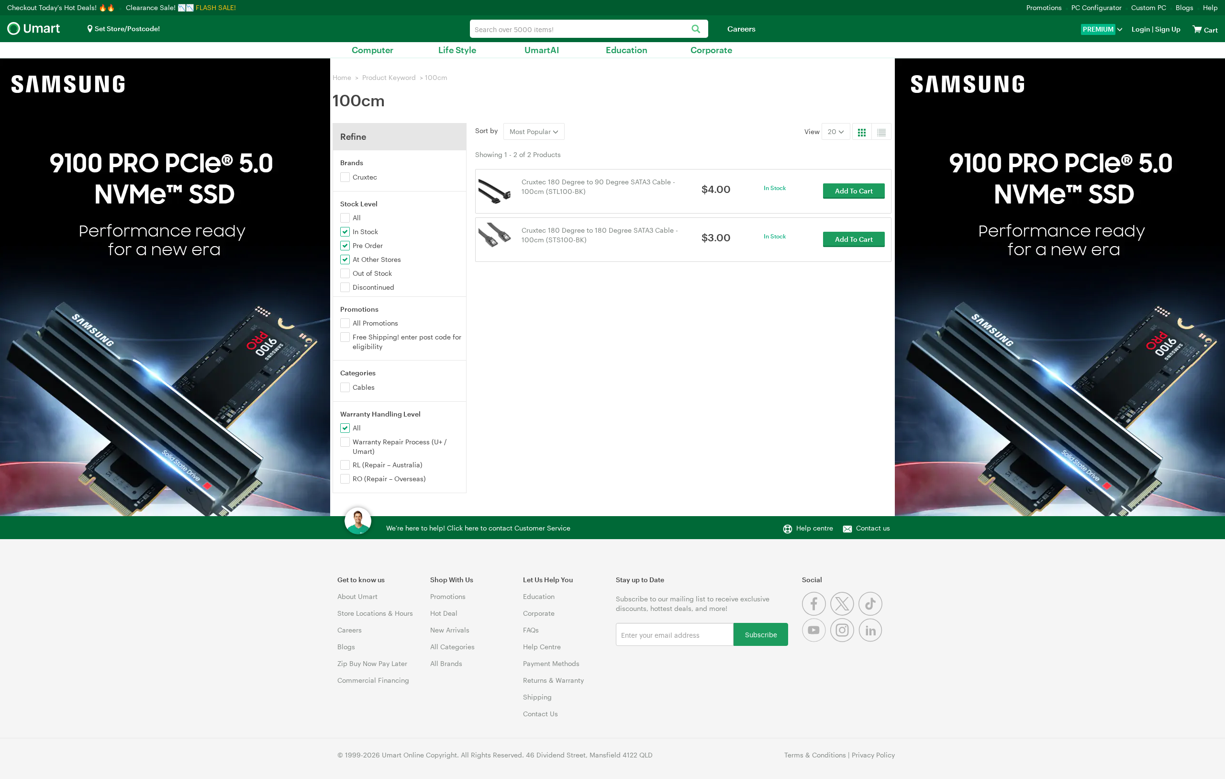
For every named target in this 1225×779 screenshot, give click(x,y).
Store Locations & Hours (375, 613)
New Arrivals (449, 630)
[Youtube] (816, 639)
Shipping (537, 697)
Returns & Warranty (553, 680)
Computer (372, 50)
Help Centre (542, 647)
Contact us (873, 528)
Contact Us (540, 714)
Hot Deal (443, 613)
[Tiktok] (871, 613)
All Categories (452, 647)
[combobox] (589, 29)
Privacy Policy (873, 755)
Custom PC (1148, 7)
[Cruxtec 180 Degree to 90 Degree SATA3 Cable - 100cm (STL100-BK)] (495, 190)
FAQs (531, 630)
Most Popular (531, 131)
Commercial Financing (373, 680)
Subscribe (761, 634)
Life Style (457, 50)
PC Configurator (1096, 7)
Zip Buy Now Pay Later (372, 663)
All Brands (446, 663)
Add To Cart (854, 191)
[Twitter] (844, 613)
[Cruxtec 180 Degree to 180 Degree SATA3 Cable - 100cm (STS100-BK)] (495, 239)
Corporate (711, 50)
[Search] (696, 29)
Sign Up (1167, 29)
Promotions (1044, 7)
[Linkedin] (871, 639)
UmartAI (541, 50)
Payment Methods (551, 663)
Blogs (1184, 7)
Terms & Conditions (815, 755)
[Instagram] (844, 639)
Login (1141, 29)
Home (342, 77)
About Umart (357, 596)
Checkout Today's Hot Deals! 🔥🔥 (62, 7)
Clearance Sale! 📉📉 (160, 7)
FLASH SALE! (216, 7)
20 (833, 131)
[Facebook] (816, 613)
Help (1210, 7)
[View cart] (1197, 29)
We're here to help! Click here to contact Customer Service (478, 528)
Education (626, 50)
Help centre (814, 528)
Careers (741, 28)
